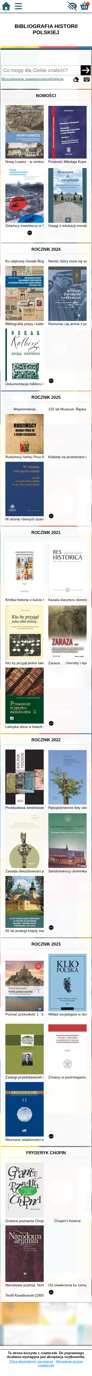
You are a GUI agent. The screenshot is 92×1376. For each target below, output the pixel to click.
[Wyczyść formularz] (76, 79)
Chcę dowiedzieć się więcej (31, 1361)
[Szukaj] (85, 70)
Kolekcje (57, 79)
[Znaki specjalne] (87, 79)
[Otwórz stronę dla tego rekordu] (25, 132)
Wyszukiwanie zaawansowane (25, 79)
